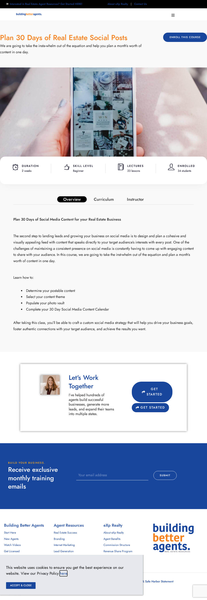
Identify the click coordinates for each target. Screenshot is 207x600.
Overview (72, 199)
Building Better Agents (24, 525)
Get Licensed (12, 551)
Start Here (10, 533)
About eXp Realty (118, 4)
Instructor (135, 199)
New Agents (11, 539)
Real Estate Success (65, 533)
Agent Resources (69, 525)
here (63, 573)
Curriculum (104, 199)
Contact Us (140, 4)
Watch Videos (12, 545)
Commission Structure (117, 545)
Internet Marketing (64, 545)
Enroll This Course (185, 37)
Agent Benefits (112, 539)
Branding (59, 539)
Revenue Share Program (118, 551)
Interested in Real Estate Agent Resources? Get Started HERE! (46, 4)
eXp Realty (113, 525)
